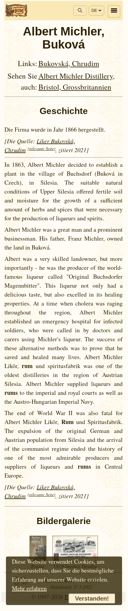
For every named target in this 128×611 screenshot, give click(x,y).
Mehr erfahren (29, 588)
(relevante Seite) (41, 148)
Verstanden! (92, 598)
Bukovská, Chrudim (68, 63)
